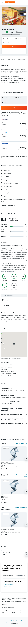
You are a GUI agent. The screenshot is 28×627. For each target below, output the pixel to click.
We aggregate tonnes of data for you (12, 610)
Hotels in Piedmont (13, 622)
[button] (2, 2)
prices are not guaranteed (7, 602)
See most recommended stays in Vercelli (21, 508)
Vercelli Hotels (22, 622)
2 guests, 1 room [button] (7, 42)
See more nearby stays (21, 443)
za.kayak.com (6, 620)
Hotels (12, 620)
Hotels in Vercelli (8, 586)
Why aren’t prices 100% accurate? (11, 613)
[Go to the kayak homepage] (10, 2)
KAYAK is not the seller (8, 607)
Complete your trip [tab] (8, 575)
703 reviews (19, 32)
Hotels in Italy (4, 622)
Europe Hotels (19, 620)
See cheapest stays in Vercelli (21, 475)
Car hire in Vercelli (8, 584)
